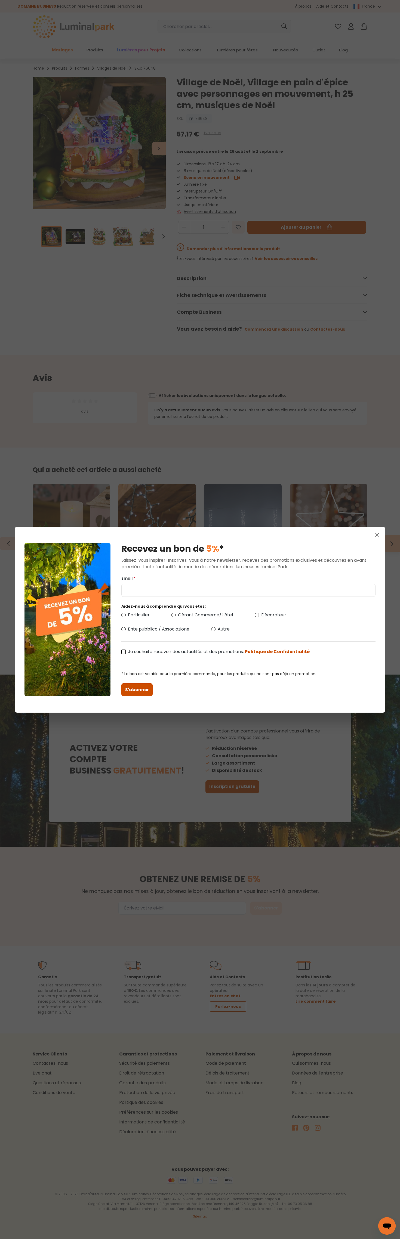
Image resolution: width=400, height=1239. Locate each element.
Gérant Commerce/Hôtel (205, 615)
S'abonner (137, 690)
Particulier (139, 615)
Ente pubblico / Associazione (158, 629)
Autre (224, 629)
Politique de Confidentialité (277, 651)
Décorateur (273, 615)
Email (128, 578)
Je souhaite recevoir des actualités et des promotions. (219, 651)
